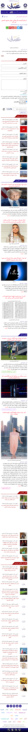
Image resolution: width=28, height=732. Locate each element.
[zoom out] (7, 16)
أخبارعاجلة (25, 16)
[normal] (4, 16)
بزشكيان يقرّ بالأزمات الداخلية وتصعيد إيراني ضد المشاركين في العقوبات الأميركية (10, 652)
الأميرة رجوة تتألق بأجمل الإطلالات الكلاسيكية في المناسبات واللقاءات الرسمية (10, 544)
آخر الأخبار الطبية (6, 488)
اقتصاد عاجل (19, 16)
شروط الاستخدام (23, 94)
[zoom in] (2, 16)
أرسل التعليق (23, 112)
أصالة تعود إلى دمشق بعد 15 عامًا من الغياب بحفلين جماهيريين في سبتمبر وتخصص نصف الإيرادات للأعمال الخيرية (14, 221)
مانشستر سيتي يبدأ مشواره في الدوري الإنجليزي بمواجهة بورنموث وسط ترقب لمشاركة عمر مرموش (10, 592)
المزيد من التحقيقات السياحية (8, 371)
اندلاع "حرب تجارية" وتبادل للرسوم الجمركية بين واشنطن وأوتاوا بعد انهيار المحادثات (10, 577)
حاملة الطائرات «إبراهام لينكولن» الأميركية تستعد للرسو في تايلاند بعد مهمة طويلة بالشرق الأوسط (10, 145)
